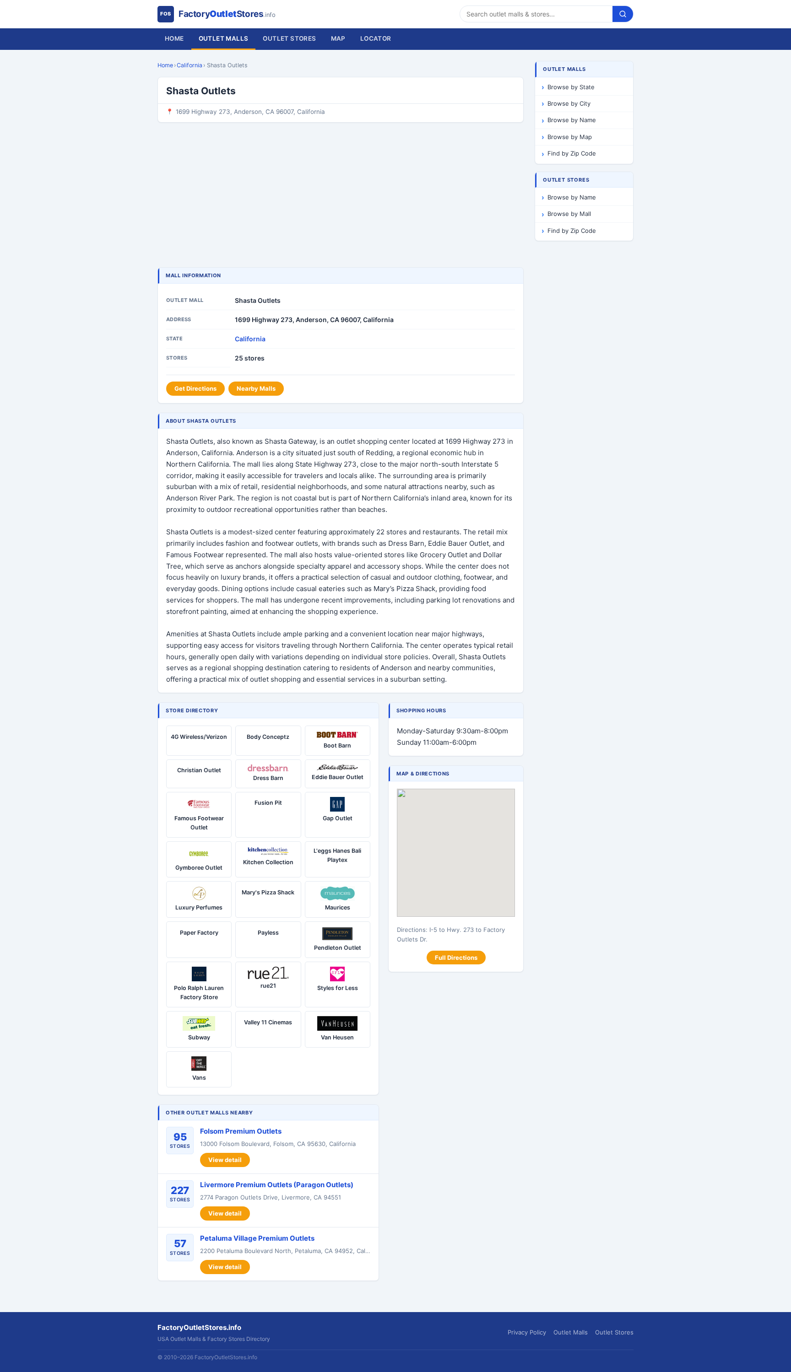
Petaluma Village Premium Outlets (257, 1238)
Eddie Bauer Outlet (337, 777)
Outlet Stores (289, 38)
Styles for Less (337, 988)
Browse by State (571, 87)
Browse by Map (569, 136)
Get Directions (195, 388)
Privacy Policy (527, 1332)
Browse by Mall (569, 213)
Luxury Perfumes (198, 907)
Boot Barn (337, 745)
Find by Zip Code (571, 153)
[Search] (622, 14)
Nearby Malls (256, 388)
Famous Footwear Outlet (199, 823)
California (189, 65)
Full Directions (456, 957)
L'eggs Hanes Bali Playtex (337, 855)
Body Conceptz (268, 736)
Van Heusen (337, 1037)
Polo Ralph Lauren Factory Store (199, 993)
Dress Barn (268, 778)
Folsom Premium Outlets (241, 1131)
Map (338, 38)
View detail (225, 1159)
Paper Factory (199, 932)
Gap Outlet (337, 818)
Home (174, 38)
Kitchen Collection (268, 862)
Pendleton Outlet (337, 947)
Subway (199, 1037)
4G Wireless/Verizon (199, 736)
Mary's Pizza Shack (268, 892)
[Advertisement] (340, 196)
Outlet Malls (224, 38)
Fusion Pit (268, 802)
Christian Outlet (199, 770)
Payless (268, 932)
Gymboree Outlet (198, 867)
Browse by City (569, 103)
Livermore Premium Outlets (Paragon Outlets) (276, 1184)
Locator (375, 38)
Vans (199, 1077)
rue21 (268, 985)
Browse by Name (571, 120)
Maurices (337, 907)
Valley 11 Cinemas (268, 1022)
